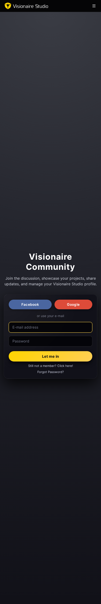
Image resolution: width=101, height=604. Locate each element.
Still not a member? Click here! (50, 366)
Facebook (30, 304)
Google (73, 304)
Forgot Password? (50, 372)
